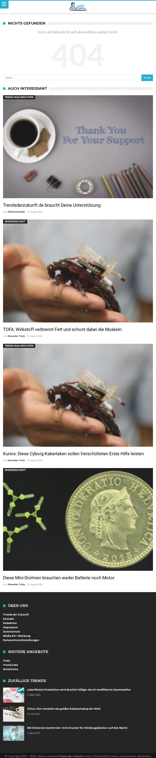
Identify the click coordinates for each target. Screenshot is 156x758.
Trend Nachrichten (19, 97)
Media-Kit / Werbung (16, 636)
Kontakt (8, 619)
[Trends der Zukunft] (78, 7)
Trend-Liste (10, 665)
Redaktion (10, 623)
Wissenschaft (15, 221)
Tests (6, 660)
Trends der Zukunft (16, 614)
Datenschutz (11, 631)
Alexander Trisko (16, 336)
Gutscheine (10, 669)
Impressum (10, 627)
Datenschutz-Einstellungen (21, 640)
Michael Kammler (16, 211)
